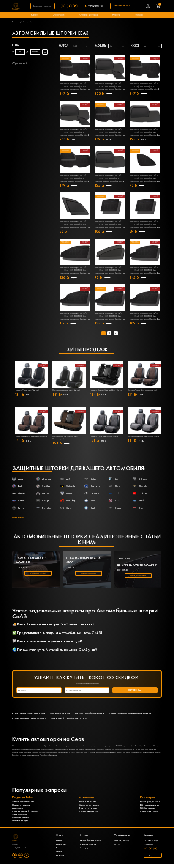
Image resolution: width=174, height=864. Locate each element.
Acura (21, 479)
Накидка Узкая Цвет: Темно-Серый (104, 436)
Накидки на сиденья (21, 805)
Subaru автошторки (88, 811)
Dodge (45, 500)
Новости (116, 14)
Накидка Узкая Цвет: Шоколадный (142, 390)
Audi (68, 479)
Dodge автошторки (88, 808)
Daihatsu (143, 493)
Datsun (21, 500)
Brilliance (143, 479)
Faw (93, 500)
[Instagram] (14, 855)
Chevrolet (143, 486)
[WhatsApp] (76, 6)
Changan (95, 486)
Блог (58, 848)
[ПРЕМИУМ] (75, 205)
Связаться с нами (151, 840)
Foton (21, 508)
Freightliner (47, 508)
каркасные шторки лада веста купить (28, 713)
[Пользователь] (148, 6)
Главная (15, 22)
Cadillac (46, 486)
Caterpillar (71, 486)
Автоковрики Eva (19, 814)
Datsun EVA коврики (149, 811)
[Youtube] (20, 855)
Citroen (45, 493)
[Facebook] (26, 855)
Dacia (69, 493)
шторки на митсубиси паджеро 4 (89, 713)
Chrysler (21, 493)
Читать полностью (38, 573)
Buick (20, 486)
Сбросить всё (19, 63)
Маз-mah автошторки (89, 805)
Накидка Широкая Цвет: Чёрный (66, 390)
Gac (68, 508)
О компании (59, 14)
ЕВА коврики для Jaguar (151, 805)
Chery (117, 486)
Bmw (116, 479)
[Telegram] (70, 6)
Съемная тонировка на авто (83, 560)
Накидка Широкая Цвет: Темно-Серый (143, 436)
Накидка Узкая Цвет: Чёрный (27, 390)
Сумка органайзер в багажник (31, 560)
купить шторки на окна (60, 713)
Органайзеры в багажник (25, 811)
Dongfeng (71, 500)
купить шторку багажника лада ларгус (69, 718)
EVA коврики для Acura (150, 802)
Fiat (116, 500)
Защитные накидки (20, 817)
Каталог (34, 14)
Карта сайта (61, 844)
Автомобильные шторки (23, 802)
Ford (141, 500)
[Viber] (64, 6)
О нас (117, 844)
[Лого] (16, 6)
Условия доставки (121, 840)
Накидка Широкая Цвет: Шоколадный (31, 436)
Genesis (118, 508)
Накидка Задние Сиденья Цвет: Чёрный (106, 390)
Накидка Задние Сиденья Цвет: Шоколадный (65, 437)
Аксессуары (17, 808)
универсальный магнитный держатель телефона (130, 713)
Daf (116, 493)
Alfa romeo (47, 479)
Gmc (141, 508)
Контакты (139, 14)
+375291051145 (95, 6)
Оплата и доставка (88, 14)
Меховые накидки (20, 821)
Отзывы (59, 851)
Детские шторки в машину (137, 565)
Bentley (93, 479)
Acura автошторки (87, 802)
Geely (93, 508)
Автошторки (124, 558)
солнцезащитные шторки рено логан (29, 718)
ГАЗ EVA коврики (147, 808)
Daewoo (95, 493)
